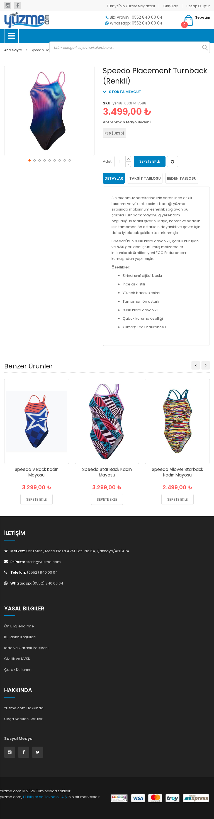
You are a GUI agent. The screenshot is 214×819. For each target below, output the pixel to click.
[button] (29, 160)
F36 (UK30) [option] (114, 133)
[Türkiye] (26, 20)
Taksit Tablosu (145, 178)
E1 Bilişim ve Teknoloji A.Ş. (45, 797)
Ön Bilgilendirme (19, 626)
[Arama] (202, 47)
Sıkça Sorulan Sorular (23, 719)
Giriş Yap (170, 6)
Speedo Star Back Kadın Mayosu (107, 472)
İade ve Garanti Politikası (26, 648)
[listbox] (155, 133)
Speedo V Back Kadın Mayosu (37, 472)
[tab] (114, 178)
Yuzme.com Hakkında (23, 708)
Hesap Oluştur (198, 6)
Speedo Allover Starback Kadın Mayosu (177, 472)
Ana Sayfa (13, 50)
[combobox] (129, 47)
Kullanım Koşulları (20, 637)
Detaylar (113, 178)
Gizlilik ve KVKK (17, 658)
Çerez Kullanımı (18, 669)
